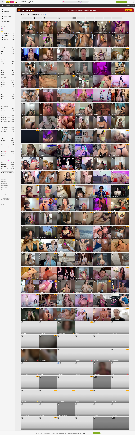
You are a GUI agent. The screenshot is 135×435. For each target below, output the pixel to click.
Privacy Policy (4, 187)
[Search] (79, 2)
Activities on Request (64, 18)
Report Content (4, 183)
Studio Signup (4, 194)
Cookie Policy (81, 433)
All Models (3, 196)
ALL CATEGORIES (8, 172)
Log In (131, 1)
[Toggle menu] (2, 2)
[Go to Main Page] (11, 2)
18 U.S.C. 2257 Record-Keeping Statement (6, 199)
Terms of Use (4, 189)
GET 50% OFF (128, 10)
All (74, 18)
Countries (38, 18)
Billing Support (4, 181)
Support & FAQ (4, 179)
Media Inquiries (4, 185)
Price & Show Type (50, 18)
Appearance (27, 18)
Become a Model (4, 191)
